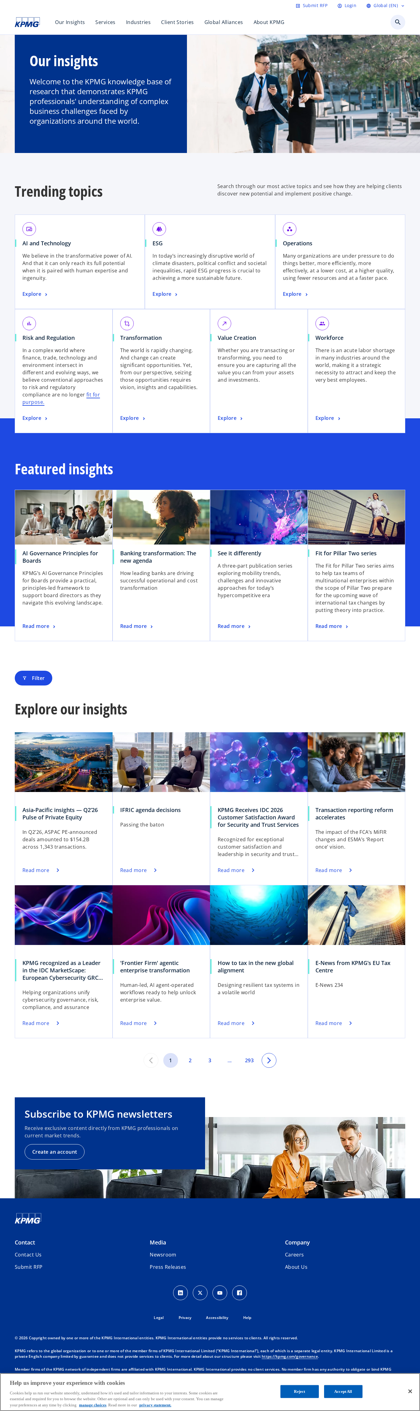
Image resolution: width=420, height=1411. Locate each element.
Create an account (54, 1151)
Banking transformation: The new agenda (158, 556)
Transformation (141, 337)
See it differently (239, 553)
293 (249, 1060)
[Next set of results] (269, 1060)
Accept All (343, 1391)
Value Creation (237, 337)
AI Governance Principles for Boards (60, 556)
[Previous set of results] (151, 1060)
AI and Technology (46, 243)
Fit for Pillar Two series (346, 553)
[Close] (410, 1391)
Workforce (329, 337)
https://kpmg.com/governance (290, 1356)
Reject (299, 1391)
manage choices (92, 1404)
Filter (33, 678)
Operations (297, 243)
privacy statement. (155, 1404)
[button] (28, 1267)
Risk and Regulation (48, 337)
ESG (158, 243)
